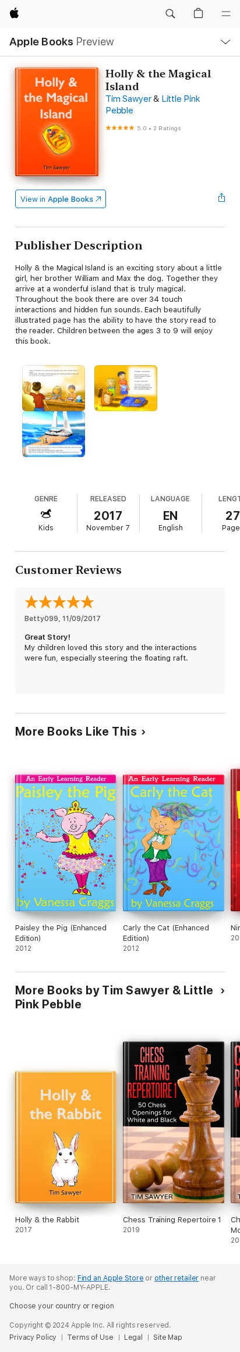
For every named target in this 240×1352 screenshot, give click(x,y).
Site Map (167, 1337)
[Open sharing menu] (221, 198)
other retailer (176, 1278)
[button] (170, 14)
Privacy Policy (33, 1337)
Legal (133, 1337)
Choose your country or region (61, 1306)
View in (56, 199)
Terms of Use (90, 1337)
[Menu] (226, 14)
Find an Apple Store (110, 1278)
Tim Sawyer (128, 99)
